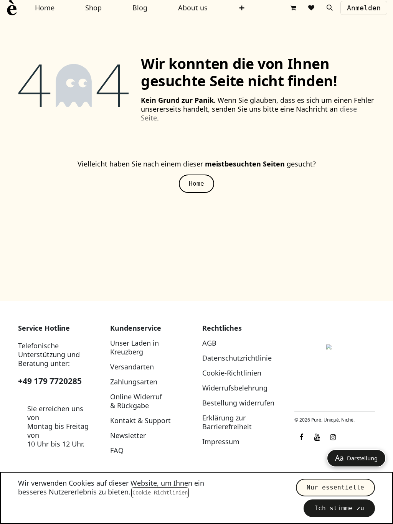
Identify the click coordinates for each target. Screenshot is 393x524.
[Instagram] (333, 437)
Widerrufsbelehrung (235, 387)
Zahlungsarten (133, 381)
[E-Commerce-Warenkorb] (293, 7)
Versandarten (132, 366)
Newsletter (128, 435)
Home (196, 183)
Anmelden (364, 8)
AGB (209, 343)
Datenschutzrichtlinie (237, 358)
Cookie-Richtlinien (231, 372)
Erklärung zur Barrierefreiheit (227, 422)
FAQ (117, 450)
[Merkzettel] (311, 7)
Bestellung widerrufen (238, 402)
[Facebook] (301, 437)
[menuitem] (242, 7)
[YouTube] (317, 437)
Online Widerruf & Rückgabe (136, 401)
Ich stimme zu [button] (339, 508)
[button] (329, 7)
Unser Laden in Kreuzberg (134, 347)
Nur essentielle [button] (335, 487)
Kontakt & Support (140, 420)
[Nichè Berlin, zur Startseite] (334, 364)
